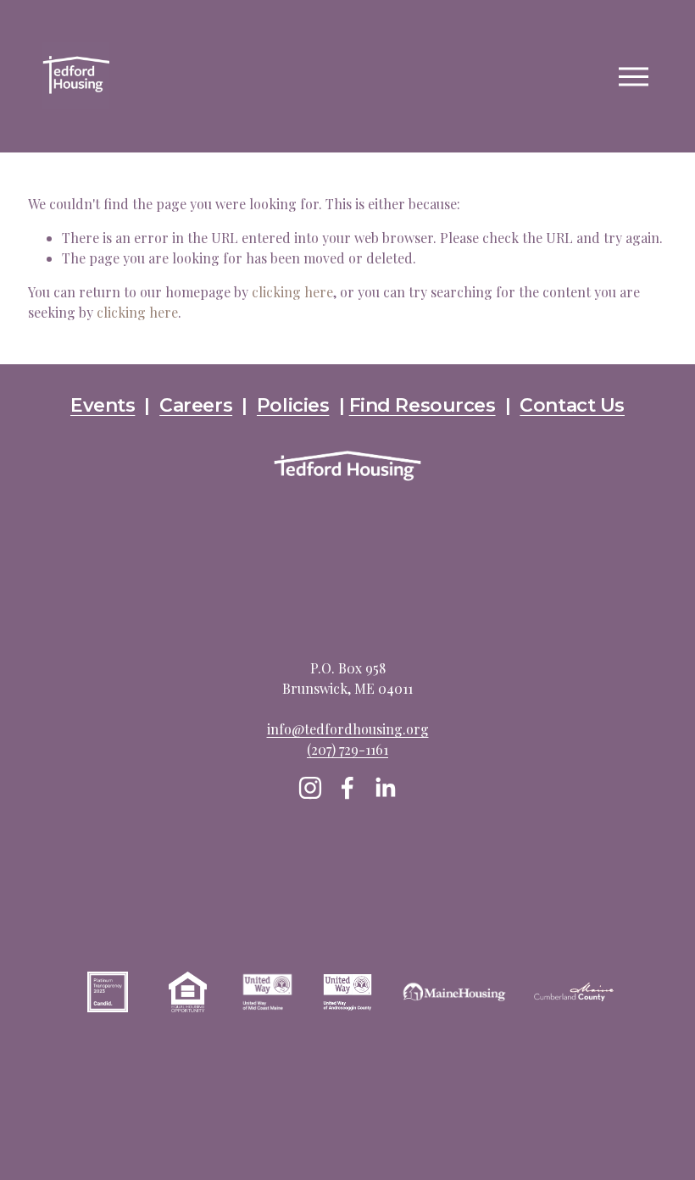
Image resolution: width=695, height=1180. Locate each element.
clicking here (292, 292)
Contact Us (572, 405)
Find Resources (422, 405)
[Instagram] (310, 788)
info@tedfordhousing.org (348, 729)
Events (102, 405)
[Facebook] (347, 788)
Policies (293, 405)
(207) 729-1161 (347, 749)
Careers (195, 405)
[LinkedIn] (385, 788)
